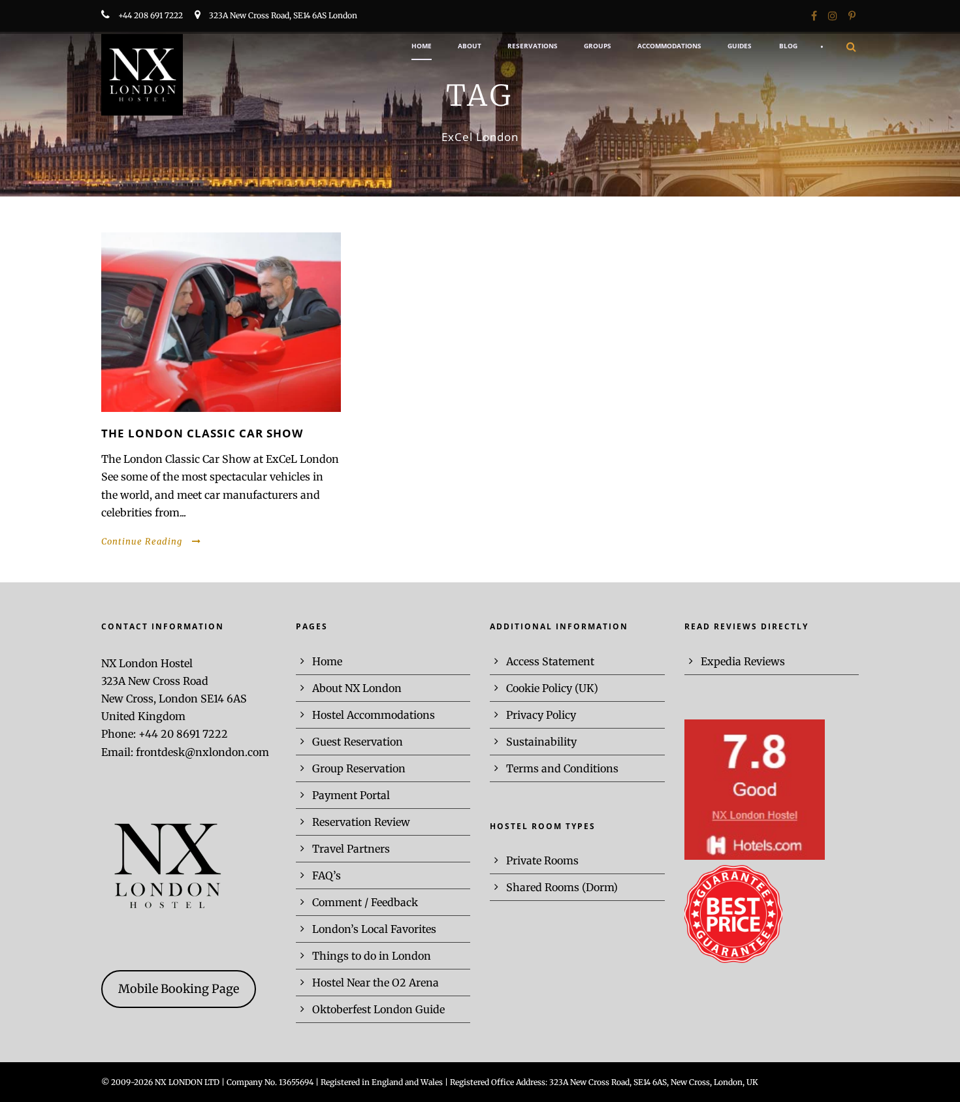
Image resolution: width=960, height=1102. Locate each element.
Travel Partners (351, 848)
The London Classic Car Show (202, 433)
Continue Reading (141, 541)
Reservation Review (361, 821)
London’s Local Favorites (374, 929)
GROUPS (597, 45)
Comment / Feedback (365, 902)
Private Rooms (542, 860)
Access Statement (550, 661)
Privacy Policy (541, 714)
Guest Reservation (357, 741)
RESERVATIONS (532, 45)
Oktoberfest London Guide (378, 1009)
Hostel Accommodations (373, 714)
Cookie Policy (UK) (552, 688)
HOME (421, 45)
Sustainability (541, 741)
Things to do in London (371, 955)
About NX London (357, 688)
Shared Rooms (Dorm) (562, 887)
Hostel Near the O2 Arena (375, 982)
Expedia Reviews (743, 661)
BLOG (788, 45)
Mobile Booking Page (178, 988)
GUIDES (740, 45)
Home (327, 661)
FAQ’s (326, 875)
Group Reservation (359, 768)
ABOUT (469, 45)
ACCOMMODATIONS (669, 45)
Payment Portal (351, 795)
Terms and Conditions (562, 768)
